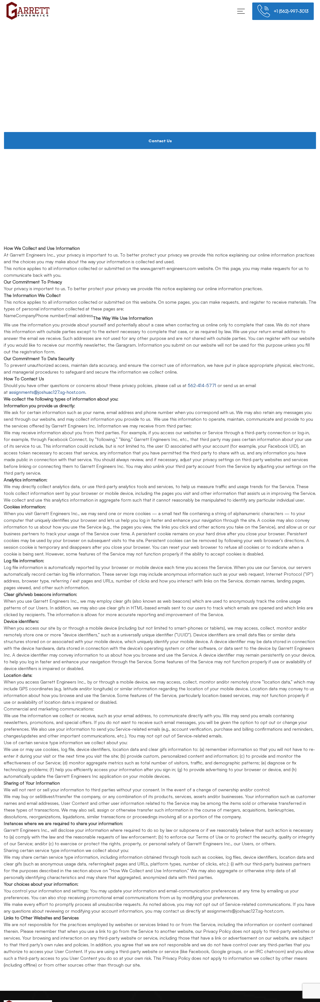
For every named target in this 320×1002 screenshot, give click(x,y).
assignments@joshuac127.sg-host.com (47, 392)
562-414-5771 (202, 385)
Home (141, 123)
